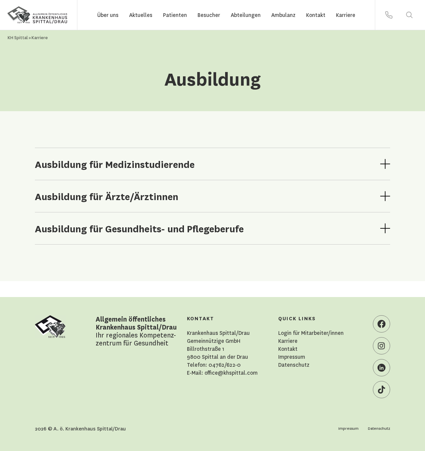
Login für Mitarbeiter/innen (311, 333)
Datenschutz (293, 364)
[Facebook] (381, 324)
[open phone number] (389, 15)
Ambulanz (283, 15)
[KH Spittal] (37, 15)
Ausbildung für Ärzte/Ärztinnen (106, 196)
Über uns (108, 15)
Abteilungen (246, 15)
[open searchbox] (409, 15)
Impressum (291, 356)
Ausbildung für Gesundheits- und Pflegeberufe (139, 228)
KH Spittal (18, 37)
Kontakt (315, 15)
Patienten (175, 15)
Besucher (209, 15)
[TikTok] (381, 389)
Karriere (345, 15)
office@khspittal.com (231, 372)
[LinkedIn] (381, 367)
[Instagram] (381, 345)
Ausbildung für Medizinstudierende (115, 164)
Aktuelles (140, 15)
